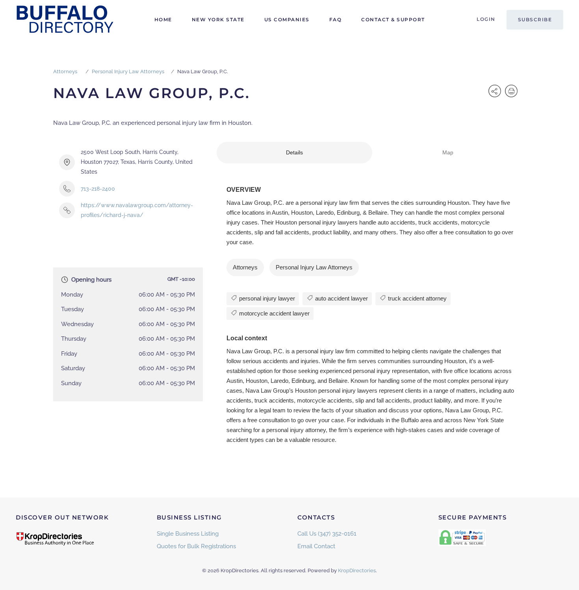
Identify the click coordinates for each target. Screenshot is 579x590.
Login (486, 19)
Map (447, 152)
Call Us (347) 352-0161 (326, 533)
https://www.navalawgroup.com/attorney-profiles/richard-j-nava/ (137, 210)
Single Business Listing (188, 533)
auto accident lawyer (341, 298)
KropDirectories (357, 570)
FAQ (335, 19)
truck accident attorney (416, 298)
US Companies (287, 19)
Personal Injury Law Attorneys (128, 71)
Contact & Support (393, 19)
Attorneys (65, 71)
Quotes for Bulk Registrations (196, 546)
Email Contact (316, 546)
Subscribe (535, 19)
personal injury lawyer (266, 298)
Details (294, 152)
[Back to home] (65, 19)
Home (163, 19)
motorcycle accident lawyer (274, 313)
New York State (218, 19)
